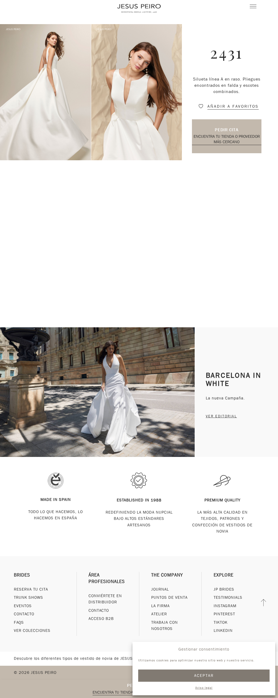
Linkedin (223, 630)
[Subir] (263, 603)
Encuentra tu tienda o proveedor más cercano (227, 139)
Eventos (23, 606)
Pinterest (224, 614)
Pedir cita (227, 130)
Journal (160, 589)
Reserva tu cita (31, 589)
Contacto (24, 614)
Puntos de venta (169, 597)
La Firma (160, 606)
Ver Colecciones (32, 630)
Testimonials (228, 597)
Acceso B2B (101, 618)
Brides (22, 575)
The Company (167, 575)
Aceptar (204, 675)
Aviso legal (204, 688)
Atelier (159, 614)
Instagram (225, 606)
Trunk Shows (28, 597)
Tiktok (221, 622)
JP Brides (224, 589)
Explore (223, 575)
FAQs (19, 622)
